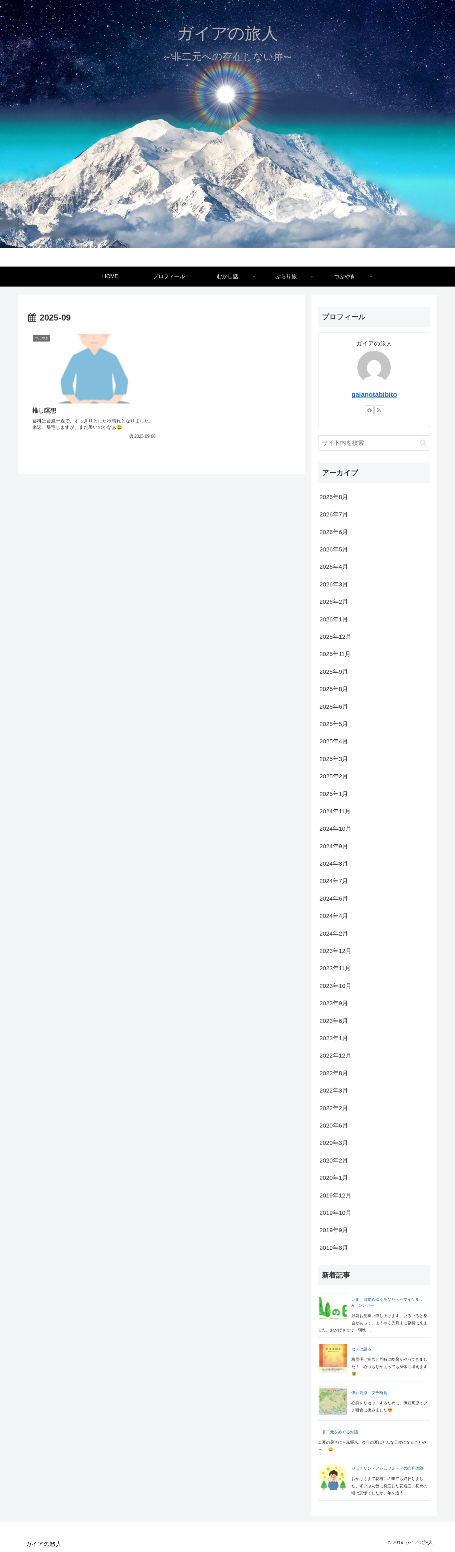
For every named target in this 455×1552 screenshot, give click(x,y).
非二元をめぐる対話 (340, 1432)
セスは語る (361, 1349)
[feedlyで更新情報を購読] (369, 409)
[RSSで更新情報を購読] (378, 409)
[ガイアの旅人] (227, 120)
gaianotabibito (374, 394)
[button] (423, 442)
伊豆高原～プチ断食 (369, 1392)
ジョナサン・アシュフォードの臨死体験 (387, 1468)
